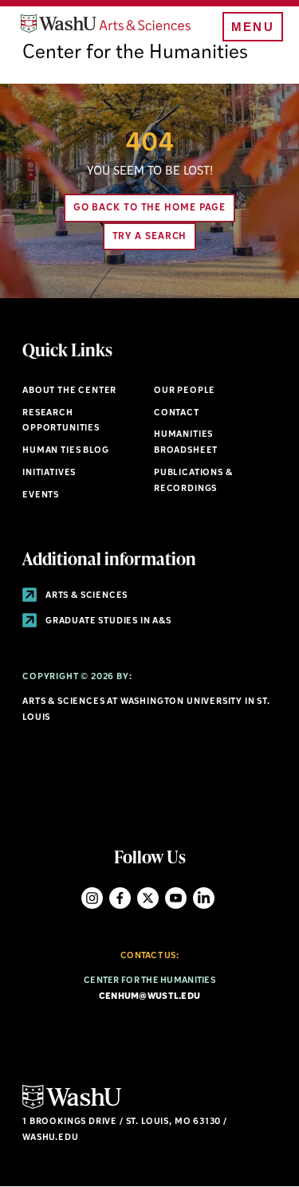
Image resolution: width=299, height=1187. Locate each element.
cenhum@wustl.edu (149, 996)
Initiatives (49, 473)
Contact (176, 413)
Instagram (92, 898)
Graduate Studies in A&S (107, 621)
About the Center (69, 391)
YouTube (176, 898)
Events (40, 495)
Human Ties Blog (65, 450)
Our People (184, 391)
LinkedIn (203, 898)
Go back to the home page (149, 208)
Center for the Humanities (135, 53)
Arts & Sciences (85, 596)
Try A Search (149, 237)
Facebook (120, 898)
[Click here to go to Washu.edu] (71, 1106)
